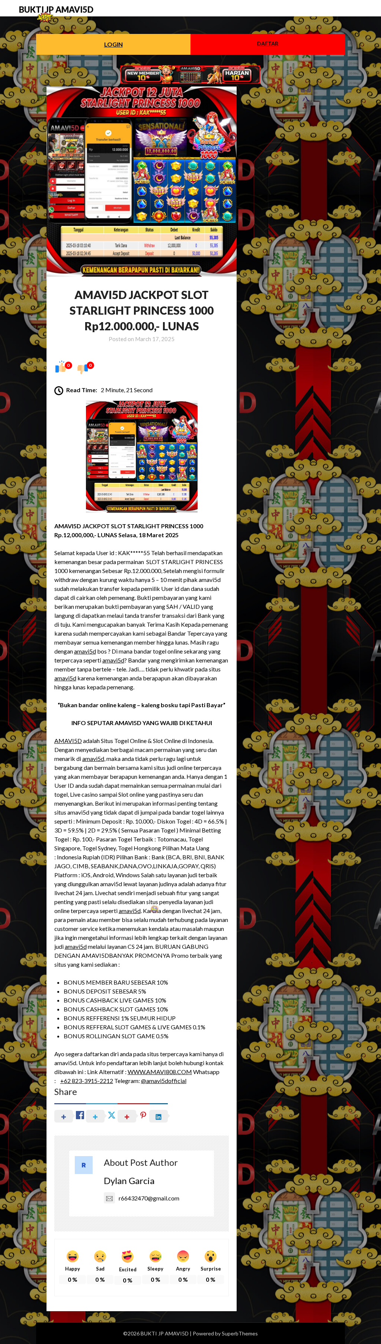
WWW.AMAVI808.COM (160, 1071)
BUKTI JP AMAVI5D (56, 9)
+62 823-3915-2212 (86, 1080)
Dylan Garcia (129, 1180)
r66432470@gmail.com (149, 1198)
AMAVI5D (68, 740)
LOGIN (113, 44)
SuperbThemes (240, 1333)
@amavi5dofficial (163, 1080)
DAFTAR (267, 43)
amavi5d (85, 651)
